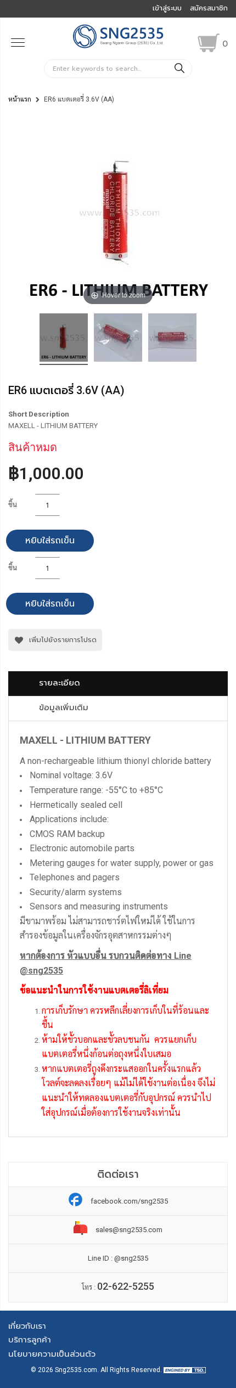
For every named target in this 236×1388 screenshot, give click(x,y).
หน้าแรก (19, 99)
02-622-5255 (125, 1286)
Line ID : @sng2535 (118, 1258)
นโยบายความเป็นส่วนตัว (51, 1354)
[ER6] (64, 339)
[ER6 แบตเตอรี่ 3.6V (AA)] (118, 339)
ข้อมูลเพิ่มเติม (63, 707)
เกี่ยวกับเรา (27, 1326)
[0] (209, 43)
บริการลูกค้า (29, 1340)
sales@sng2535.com (128, 1230)
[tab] (118, 683)
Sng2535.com (76, 1370)
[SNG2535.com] (118, 47)
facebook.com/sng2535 (129, 1201)
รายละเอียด (59, 683)
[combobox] (118, 68)
